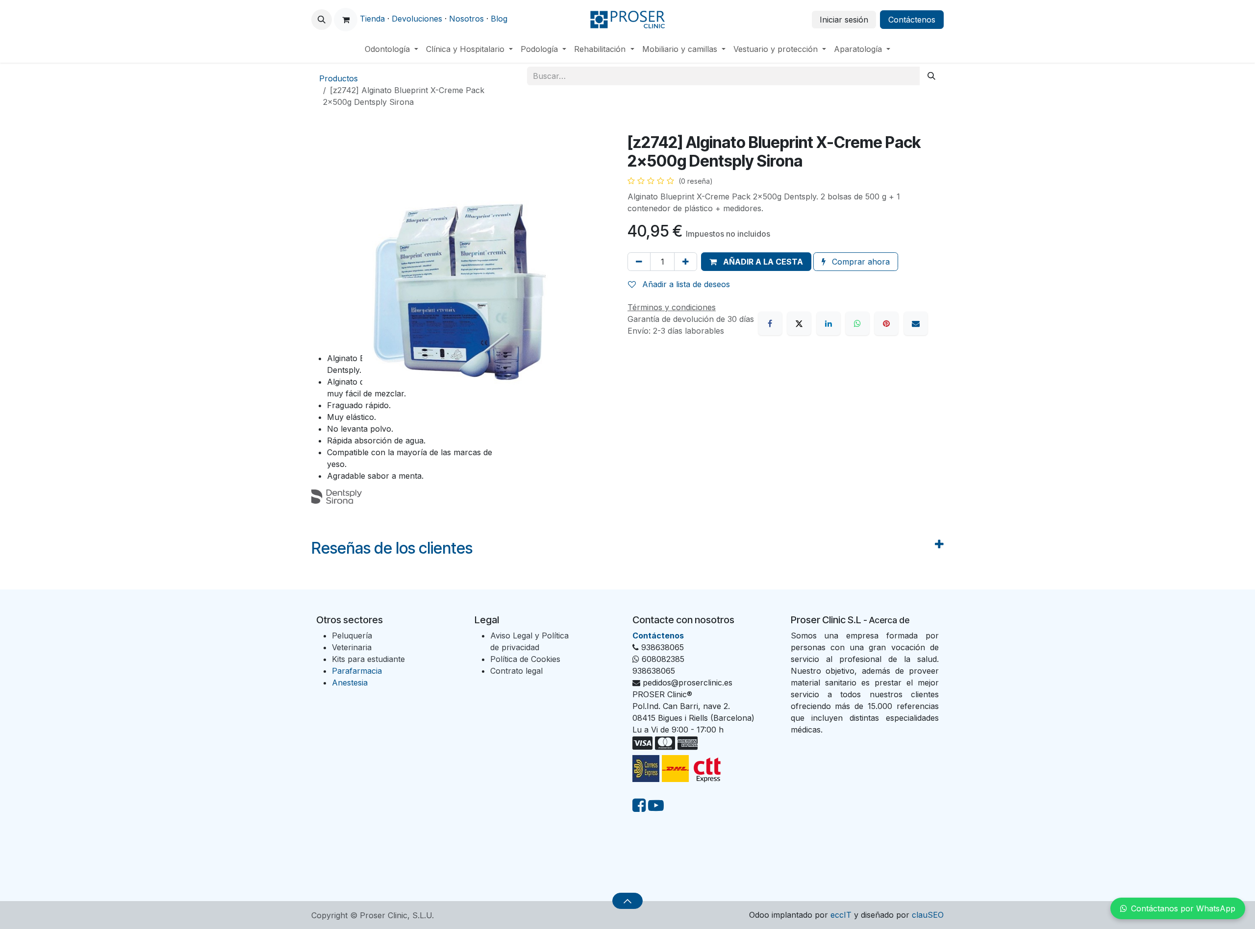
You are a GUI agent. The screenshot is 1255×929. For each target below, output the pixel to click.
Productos (338, 78)
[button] (321, 19)
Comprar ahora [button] (859, 262)
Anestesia (350, 682)
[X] (799, 323)
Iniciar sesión (844, 19)
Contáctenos (911, 19)
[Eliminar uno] (639, 261)
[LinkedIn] (828, 323)
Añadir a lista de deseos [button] (685, 284)
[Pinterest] (886, 323)
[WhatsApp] (857, 323)
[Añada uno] (685, 261)
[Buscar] (931, 76)
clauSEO (928, 915)
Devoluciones (417, 19)
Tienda (372, 19)
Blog (499, 19)
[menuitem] (391, 49)
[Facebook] (770, 323)
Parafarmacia (357, 671)
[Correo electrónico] (916, 323)
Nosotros (466, 19)
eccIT (841, 915)
